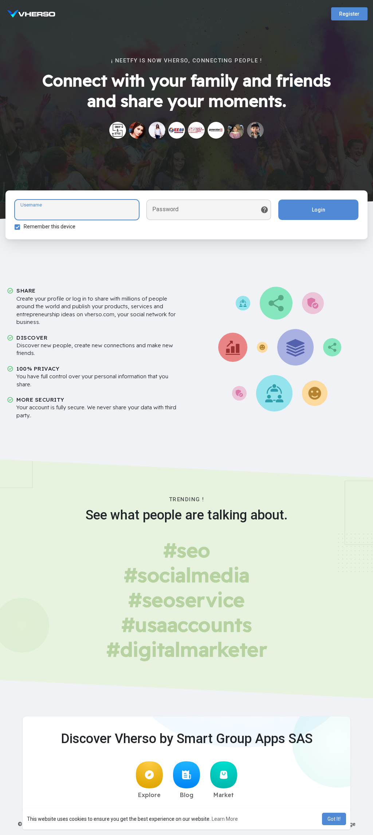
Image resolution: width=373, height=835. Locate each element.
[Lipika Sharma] (137, 130)
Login (318, 210)
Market (223, 795)
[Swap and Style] (117, 130)
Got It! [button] (334, 819)
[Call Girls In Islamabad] (235, 130)
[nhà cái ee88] (176, 130)
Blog (186, 795)
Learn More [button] (225, 819)
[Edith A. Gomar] (157, 130)
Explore (149, 795)
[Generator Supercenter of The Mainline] (216, 130)
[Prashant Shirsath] (255, 130)
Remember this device (49, 226)
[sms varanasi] (196, 130)
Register (349, 14)
